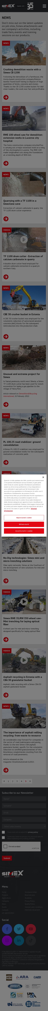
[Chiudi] (43, 477)
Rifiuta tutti (24, 524)
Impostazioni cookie (24, 518)
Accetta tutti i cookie (24, 531)
